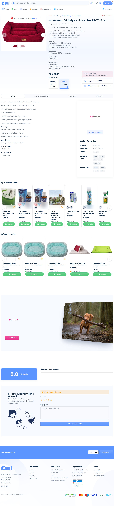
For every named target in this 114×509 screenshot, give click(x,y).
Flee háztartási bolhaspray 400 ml (88, 213)
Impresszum (33, 478)
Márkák (24, 9)
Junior (102, 167)
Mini (95, 156)
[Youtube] (7, 486)
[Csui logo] (5, 3)
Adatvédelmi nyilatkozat (79, 470)
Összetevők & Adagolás (41, 96)
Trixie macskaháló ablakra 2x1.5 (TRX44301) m (55, 214)
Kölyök (96, 167)
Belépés (97, 470)
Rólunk (32, 473)
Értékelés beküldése (75, 424)
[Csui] (6, 468)
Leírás (13, 96)
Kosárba (10, 224)
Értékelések (99, 96)
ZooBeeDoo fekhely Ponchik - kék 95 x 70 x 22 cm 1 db (33, 265)
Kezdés (32, 18)
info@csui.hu (7, 477)
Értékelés (43, 397)
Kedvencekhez (106, 16)
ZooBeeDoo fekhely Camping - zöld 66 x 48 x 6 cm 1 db (78, 265)
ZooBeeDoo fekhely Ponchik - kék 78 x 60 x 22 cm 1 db (11, 265)
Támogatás (105, 452)
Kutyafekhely (66, 16)
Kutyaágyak (77, 16)
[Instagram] (4, 486)
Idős (102, 171)
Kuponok (53, 475)
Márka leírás (72, 96)
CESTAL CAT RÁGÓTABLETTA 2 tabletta (8, 213)
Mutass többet (12, 338)
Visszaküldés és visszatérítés (59, 478)
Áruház (51, 16)
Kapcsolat (93, 452)
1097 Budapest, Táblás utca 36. (12, 474)
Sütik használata (77, 476)
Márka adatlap (96, 132)
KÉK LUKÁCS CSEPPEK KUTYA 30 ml (41, 213)
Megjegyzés (44, 405)
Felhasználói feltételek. (79, 473)
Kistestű (102, 156)
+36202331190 (7, 480)
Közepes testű (98, 160)
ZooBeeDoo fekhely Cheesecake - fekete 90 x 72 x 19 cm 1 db (101, 265)
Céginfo (32, 476)
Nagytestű (97, 163)
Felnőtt (96, 171)
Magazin (34, 9)
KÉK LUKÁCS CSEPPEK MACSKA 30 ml (24, 213)
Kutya (58, 16)
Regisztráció (99, 473)
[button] (97, 81)
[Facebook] (2, 486)
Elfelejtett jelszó (100, 476)
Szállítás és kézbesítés (58, 481)
